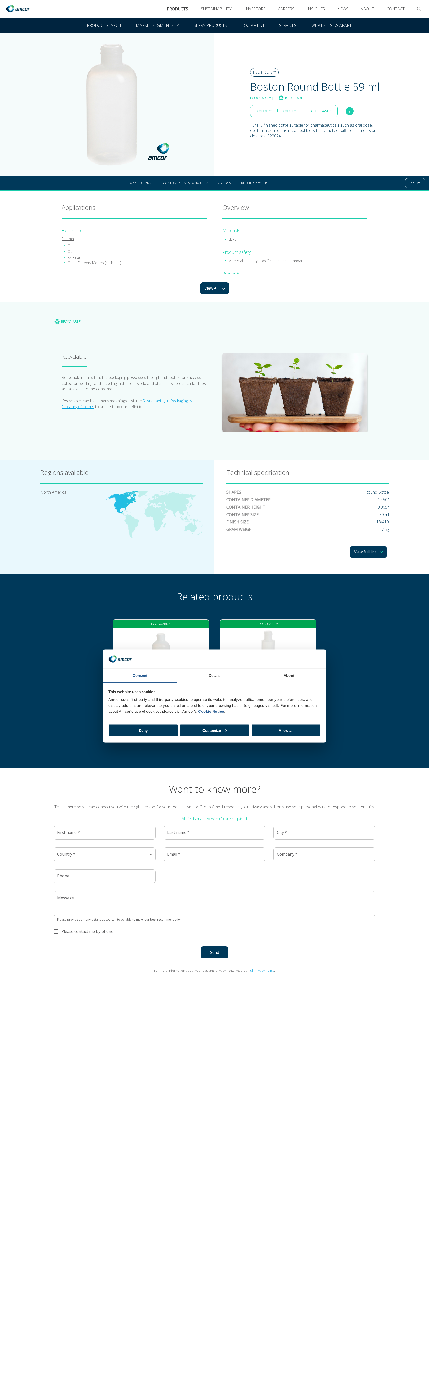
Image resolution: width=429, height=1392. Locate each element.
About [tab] (289, 675)
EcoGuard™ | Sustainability (184, 183)
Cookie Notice (211, 711)
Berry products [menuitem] (210, 25)
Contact (396, 9)
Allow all (286, 730)
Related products (256, 183)
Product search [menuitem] (104, 25)
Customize (211, 730)
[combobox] (105, 854)
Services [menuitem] (287, 25)
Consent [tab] (140, 675)
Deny (143, 730)
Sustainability (216, 9)
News (342, 9)
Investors (255, 9)
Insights (316, 9)
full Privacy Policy (261, 970)
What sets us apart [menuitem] (331, 25)
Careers (286, 9)
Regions (224, 183)
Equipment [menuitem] (253, 25)
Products (177, 9)
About (367, 9)
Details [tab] (215, 675)
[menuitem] (157, 25)
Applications (140, 183)
